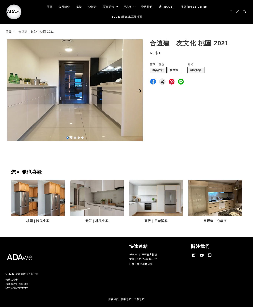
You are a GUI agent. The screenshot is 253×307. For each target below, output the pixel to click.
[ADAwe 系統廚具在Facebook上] (193, 257)
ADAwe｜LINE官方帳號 (143, 254)
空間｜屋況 (157, 64)
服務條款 (113, 299)
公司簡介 (64, 6)
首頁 (49, 6)
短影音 (92, 6)
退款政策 (139, 299)
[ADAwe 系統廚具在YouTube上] (201, 257)
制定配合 (196, 70)
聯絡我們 (146, 6)
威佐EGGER (166, 6)
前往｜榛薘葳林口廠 (141, 263)
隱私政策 (126, 299)
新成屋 (174, 70)
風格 (191, 64)
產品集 (128, 6)
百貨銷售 (108, 6)
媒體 (79, 6)
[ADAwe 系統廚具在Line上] (209, 257)
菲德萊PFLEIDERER (194, 6)
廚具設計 (158, 70)
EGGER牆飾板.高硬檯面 (127, 16)
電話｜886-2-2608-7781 (143, 259)
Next (139, 91)
